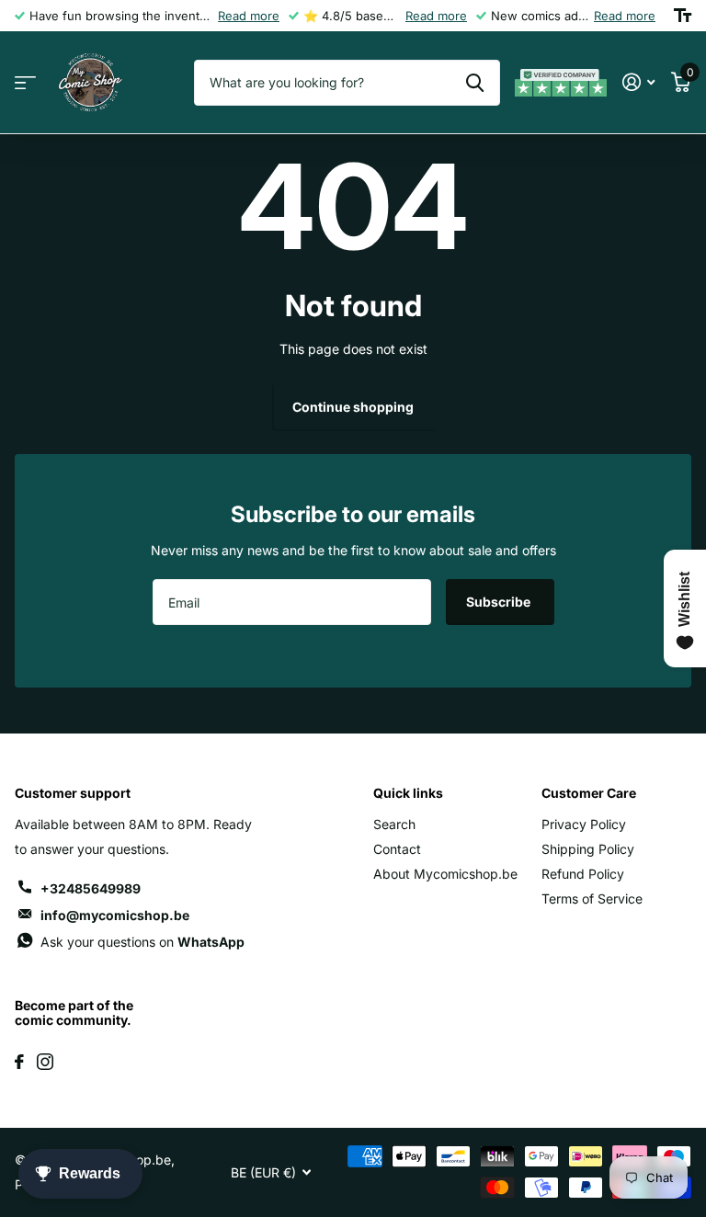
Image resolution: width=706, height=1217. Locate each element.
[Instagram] (45, 1061)
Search (394, 824)
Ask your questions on (142, 942)
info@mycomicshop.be (114, 915)
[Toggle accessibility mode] (682, 16)
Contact (397, 849)
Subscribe (499, 601)
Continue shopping (353, 407)
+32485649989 (90, 888)
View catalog (25, 83)
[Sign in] (638, 82)
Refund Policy (582, 873)
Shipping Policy (587, 849)
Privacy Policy (583, 824)
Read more (248, 15)
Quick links (408, 793)
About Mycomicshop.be (445, 873)
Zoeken (475, 83)
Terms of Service (592, 898)
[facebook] (19, 1061)
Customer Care (588, 793)
